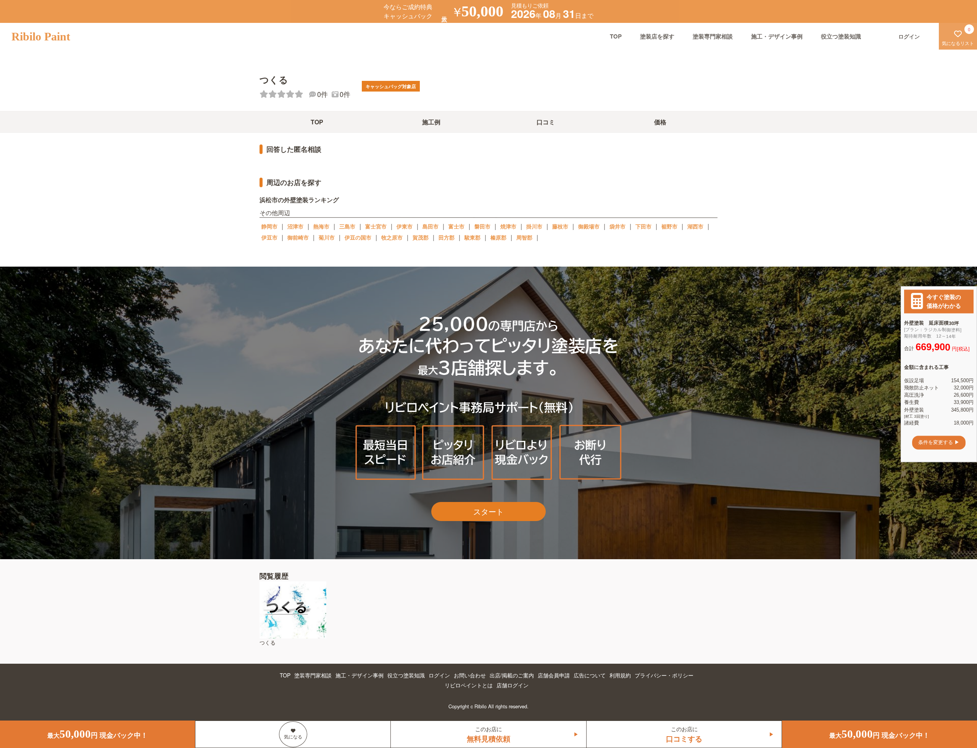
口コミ (546, 121)
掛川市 (534, 226)
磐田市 (482, 226)
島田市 (430, 226)
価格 (660, 121)
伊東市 (405, 226)
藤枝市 (560, 226)
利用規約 (620, 675)
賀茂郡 (421, 237)
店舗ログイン (513, 685)
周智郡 (524, 237)
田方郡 (447, 237)
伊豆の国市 (358, 237)
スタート (488, 511)
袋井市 (617, 226)
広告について (590, 675)
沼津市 (295, 226)
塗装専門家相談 (713, 36)
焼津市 (508, 226)
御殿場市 (589, 226)
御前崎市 (298, 237)
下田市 (643, 226)
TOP (616, 36)
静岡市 (269, 226)
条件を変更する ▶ (938, 443)
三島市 (347, 226)
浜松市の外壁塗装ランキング (299, 199)
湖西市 (695, 226)
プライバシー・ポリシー (664, 675)
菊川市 (327, 237)
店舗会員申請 (554, 675)
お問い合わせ (470, 675)
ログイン (439, 675)
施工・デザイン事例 (777, 36)
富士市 (456, 226)
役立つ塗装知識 (841, 36)
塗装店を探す (657, 36)
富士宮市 (376, 226)
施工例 (431, 121)
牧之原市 (392, 237)
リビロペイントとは (469, 685)
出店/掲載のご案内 (512, 675)
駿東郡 (472, 237)
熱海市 (321, 226)
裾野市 (669, 226)
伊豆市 (269, 237)
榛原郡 (498, 237)
